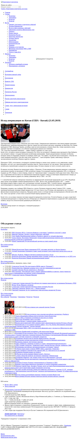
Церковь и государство (16, 47)
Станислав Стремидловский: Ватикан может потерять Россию (32, 286)
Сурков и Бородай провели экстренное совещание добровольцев (36, 355)
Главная (7, 12)
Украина (11, 45)
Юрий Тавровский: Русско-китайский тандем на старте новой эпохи (34, 241)
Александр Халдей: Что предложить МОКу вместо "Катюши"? (32, 266)
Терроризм (8, 112)
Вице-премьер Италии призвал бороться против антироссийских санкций (39, 376)
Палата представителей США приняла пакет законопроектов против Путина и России (44, 323)
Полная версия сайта (7, 435)
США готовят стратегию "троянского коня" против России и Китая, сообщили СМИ (43, 345)
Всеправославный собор (13, 74)
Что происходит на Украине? (14, 415)
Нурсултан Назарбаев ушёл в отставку (28, 319)
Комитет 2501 (9, 81)
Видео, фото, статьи (11, 384)
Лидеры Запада (14, 38)
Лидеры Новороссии (15, 26)
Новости (8, 54)
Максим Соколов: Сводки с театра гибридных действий (30, 234)
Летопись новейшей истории (18, 64)
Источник (4, 204)
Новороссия (9, 88)
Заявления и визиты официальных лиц (21, 29)
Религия (11, 21)
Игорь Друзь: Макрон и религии (22, 285)
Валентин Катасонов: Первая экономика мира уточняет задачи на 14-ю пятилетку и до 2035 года (44, 256)
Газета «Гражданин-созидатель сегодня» (14, 9)
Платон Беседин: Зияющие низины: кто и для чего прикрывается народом (36, 268)
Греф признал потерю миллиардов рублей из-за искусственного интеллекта (40, 340)
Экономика (12, 17)
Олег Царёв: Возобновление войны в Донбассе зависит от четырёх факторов (37, 236)
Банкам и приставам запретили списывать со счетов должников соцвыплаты (40, 364)
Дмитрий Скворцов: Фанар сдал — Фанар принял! (28, 288)
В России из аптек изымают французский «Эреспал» (32, 354)
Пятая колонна (13, 42)
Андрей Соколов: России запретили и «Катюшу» (28, 270)
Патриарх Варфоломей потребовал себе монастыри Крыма (34, 331)
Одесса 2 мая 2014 (15, 52)
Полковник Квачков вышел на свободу (28, 352)
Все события (5, 297)
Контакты (21, 414)
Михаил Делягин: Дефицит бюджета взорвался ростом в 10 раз (32, 254)
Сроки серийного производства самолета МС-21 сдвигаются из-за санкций (40, 350)
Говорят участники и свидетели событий (22, 24)
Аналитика (12, 40)
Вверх (3, 434)
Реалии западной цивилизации (15, 98)
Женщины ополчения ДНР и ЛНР (20, 48)
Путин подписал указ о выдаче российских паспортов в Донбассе (47, 314)
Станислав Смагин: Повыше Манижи (24, 275)
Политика (12, 16)
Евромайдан (13, 50)
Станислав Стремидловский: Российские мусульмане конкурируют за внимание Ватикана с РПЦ (44, 283)
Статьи (7, 14)
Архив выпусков (10, 414)
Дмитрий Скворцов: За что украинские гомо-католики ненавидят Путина (36, 290)
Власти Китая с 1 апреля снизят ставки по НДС (31, 321)
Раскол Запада (13, 33)
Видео (7, 23)
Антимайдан (9, 71)
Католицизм (9, 78)
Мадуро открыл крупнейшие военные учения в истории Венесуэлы (37, 374)
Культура (12, 19)
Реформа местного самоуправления (16, 102)
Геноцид (11, 31)
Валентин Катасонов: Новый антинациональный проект (30, 258)
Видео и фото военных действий (19, 28)
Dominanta (67, 425)
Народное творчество (16, 36)
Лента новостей (6, 295)
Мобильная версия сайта (9, 437)
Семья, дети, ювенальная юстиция (16, 105)
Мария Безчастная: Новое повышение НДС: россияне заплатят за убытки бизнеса (39, 249)
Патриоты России (15, 35)
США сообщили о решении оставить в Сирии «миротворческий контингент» (41, 343)
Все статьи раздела (7, 244)
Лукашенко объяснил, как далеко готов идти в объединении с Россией (38, 357)
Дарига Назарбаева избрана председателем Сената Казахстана (35, 316)
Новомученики (10, 85)
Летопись (8, 62)
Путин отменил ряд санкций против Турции (40, 307)
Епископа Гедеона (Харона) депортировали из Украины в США (36, 362)
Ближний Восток (14, 43)
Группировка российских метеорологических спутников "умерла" (37, 347)
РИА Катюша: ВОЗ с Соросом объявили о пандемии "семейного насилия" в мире (39, 232)
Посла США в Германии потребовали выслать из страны (34, 318)
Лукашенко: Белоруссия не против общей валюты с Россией (35, 338)
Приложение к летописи (17, 66)
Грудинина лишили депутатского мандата (29, 342)
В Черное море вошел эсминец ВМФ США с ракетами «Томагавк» (37, 349)
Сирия (7, 109)
